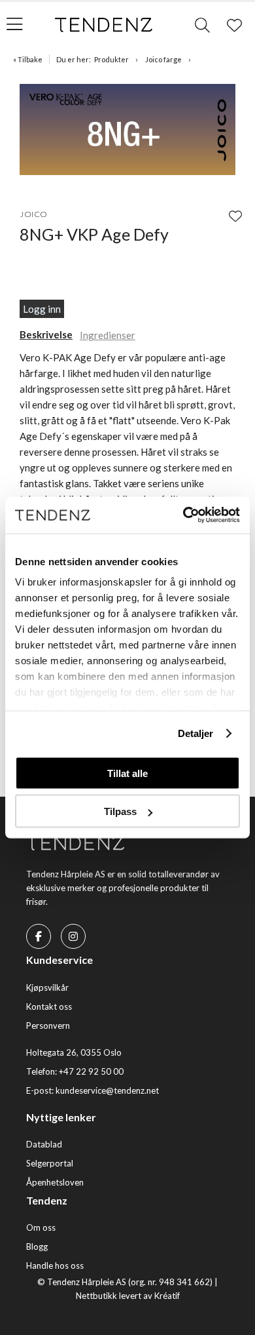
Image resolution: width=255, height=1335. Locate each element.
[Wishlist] (235, 216)
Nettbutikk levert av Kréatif (128, 1295)
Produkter (111, 59)
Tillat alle (127, 772)
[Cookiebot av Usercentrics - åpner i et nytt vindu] (183, 515)
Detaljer (196, 733)
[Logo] (104, 25)
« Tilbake (27, 59)
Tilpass (120, 811)
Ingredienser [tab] (107, 335)
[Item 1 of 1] (127, 131)
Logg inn (42, 309)
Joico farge (163, 59)
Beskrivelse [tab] (46, 334)
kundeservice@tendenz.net (107, 1090)
